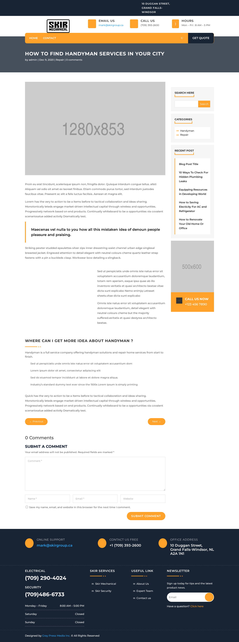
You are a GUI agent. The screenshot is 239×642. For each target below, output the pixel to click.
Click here (196, 606)
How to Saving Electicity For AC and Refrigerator (193, 207)
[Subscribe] (206, 596)
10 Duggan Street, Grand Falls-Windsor (156, 8)
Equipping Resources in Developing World (193, 192)
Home (33, 38)
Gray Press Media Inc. (56, 635)
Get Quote (200, 38)
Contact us (143, 598)
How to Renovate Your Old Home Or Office (191, 224)
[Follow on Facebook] (211, 3)
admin (33, 59)
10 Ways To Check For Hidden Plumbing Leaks (193, 177)
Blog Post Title (188, 164)
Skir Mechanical (105, 583)
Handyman (187, 130)
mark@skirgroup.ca (111, 25)
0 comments (74, 59)
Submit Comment (146, 516)
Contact (49, 38)
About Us (142, 583)
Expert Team (144, 591)
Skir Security (103, 591)
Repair (60, 59)
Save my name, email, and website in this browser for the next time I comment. (80, 507)
